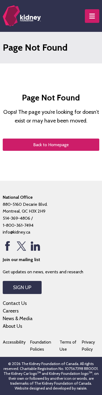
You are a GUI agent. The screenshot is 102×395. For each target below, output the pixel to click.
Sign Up (22, 287)
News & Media (18, 318)
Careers (11, 311)
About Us (12, 326)
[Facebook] (7, 246)
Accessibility (14, 342)
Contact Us (15, 303)
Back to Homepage (51, 144)
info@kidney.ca (16, 232)
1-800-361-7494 (18, 225)
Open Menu (92, 16)
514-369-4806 (16, 218)
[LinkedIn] (35, 246)
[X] (21, 246)
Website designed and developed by (50, 388)
